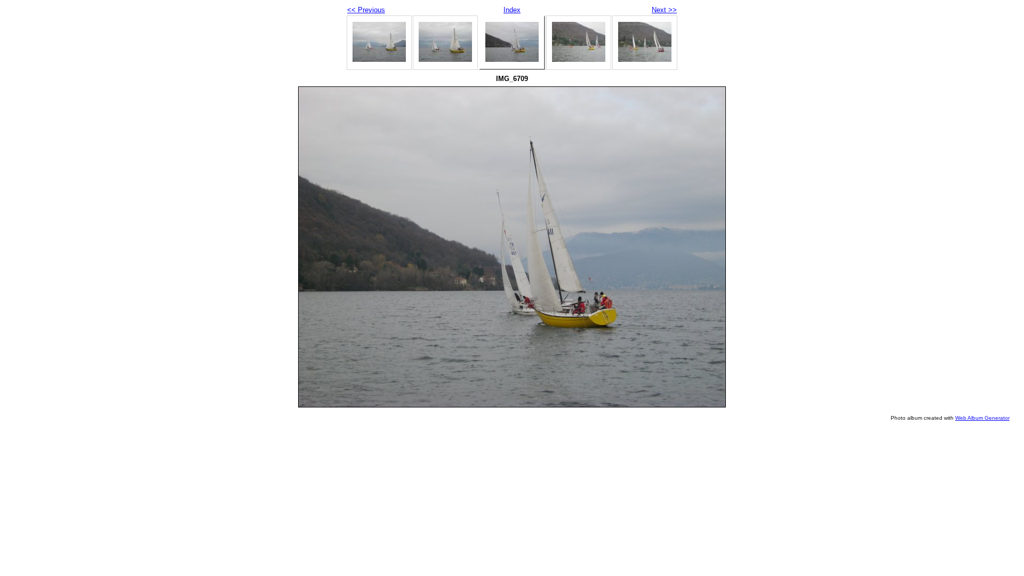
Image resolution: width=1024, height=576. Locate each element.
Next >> (664, 10)
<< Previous (366, 10)
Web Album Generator (982, 418)
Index (512, 10)
